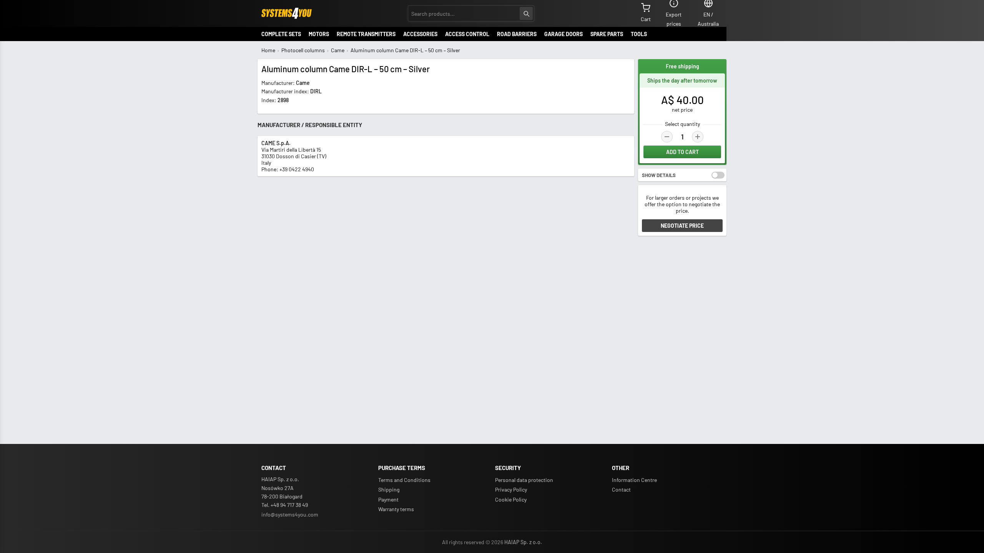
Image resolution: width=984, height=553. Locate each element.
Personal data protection (524, 480)
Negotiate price (682, 225)
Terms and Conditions (404, 480)
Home (268, 50)
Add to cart (682, 152)
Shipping (388, 489)
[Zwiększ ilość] (697, 136)
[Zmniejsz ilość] (667, 136)
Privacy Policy (511, 489)
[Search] (526, 13)
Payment (388, 499)
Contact (621, 489)
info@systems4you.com (289, 514)
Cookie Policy (511, 499)
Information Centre (634, 480)
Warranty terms (396, 509)
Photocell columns (303, 50)
